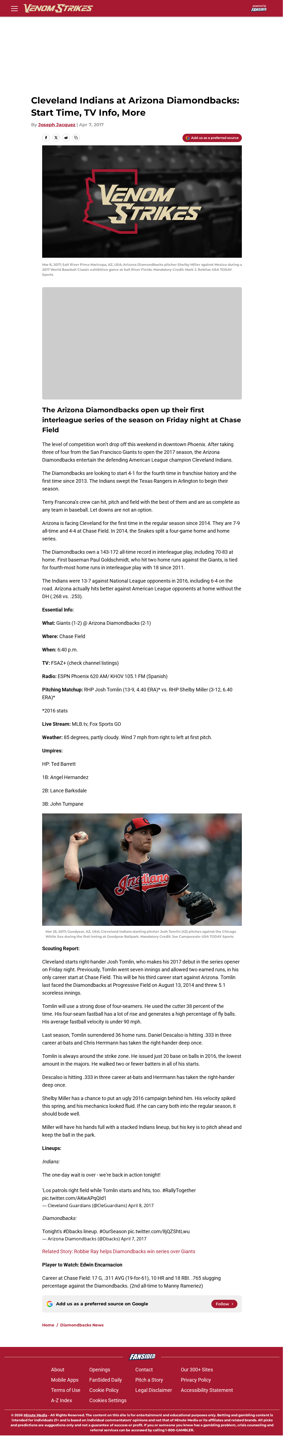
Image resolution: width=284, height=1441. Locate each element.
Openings (99, 1369)
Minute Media (35, 1415)
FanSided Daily (105, 1380)
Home (48, 1325)
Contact (144, 1369)
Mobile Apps (64, 1380)
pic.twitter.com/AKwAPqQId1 (74, 1198)
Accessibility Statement (207, 1390)
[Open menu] (14, 8)
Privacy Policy (196, 1380)
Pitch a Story (149, 1380)
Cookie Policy (104, 1390)
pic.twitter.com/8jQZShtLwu (159, 1231)
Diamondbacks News (81, 1325)
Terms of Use (65, 1390)
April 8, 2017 (141, 1205)
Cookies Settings (107, 1400)
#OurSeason (113, 1231)
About (57, 1369)
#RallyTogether (179, 1190)
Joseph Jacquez (56, 124)
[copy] (76, 137)
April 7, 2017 (133, 1239)
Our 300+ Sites (197, 1369)
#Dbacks (72, 1231)
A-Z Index (61, 1400)
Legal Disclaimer (153, 1390)
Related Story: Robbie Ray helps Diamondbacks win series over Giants (118, 1251)
